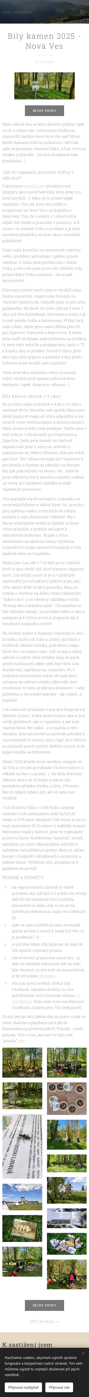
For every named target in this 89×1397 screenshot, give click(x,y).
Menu (82, 12)
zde (22, 1040)
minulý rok (34, 185)
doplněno (47, 975)
